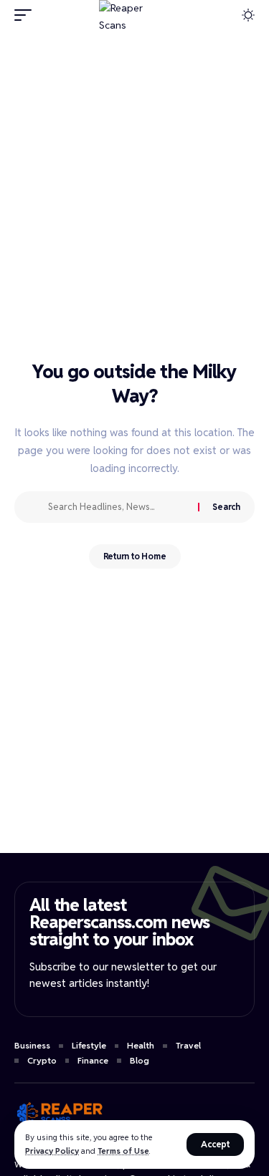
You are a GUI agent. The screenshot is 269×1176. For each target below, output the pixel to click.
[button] (215, 1144)
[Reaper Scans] (134, 15)
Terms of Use (123, 1151)
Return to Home (134, 556)
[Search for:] (117, 507)
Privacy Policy (52, 1151)
